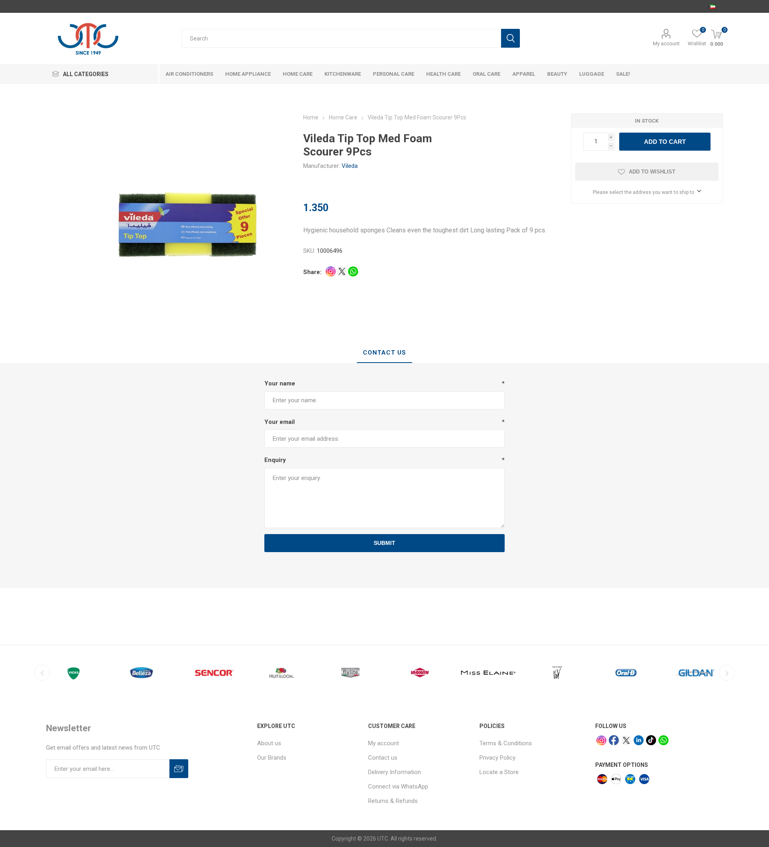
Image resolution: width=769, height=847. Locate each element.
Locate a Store (499, 772)
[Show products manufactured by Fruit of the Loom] (281, 673)
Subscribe (178, 768)
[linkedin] (639, 740)
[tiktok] (651, 740)
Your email (279, 422)
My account (666, 43)
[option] (74, 673)
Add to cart (665, 141)
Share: (312, 272)
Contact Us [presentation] (384, 352)
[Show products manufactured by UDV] (557, 673)
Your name (279, 383)
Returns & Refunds (393, 801)
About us (269, 743)
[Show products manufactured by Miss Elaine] (488, 673)
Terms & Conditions (505, 743)
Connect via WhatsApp (398, 786)
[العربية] (712, 6)
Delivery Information (394, 772)
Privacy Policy (497, 757)
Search (510, 38)
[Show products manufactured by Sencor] (212, 673)
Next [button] (727, 673)
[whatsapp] (663, 740)
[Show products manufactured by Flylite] (350, 673)
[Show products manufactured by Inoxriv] (419, 673)
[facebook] (614, 740)
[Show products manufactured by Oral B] (626, 673)
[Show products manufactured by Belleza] (143, 673)
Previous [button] (42, 673)
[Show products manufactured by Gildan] (694, 673)
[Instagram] (601, 741)
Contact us (382, 757)
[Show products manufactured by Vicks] (74, 673)
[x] (626, 741)
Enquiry (275, 460)
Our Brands (271, 757)
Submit (384, 543)
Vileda (350, 165)
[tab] (384, 353)
